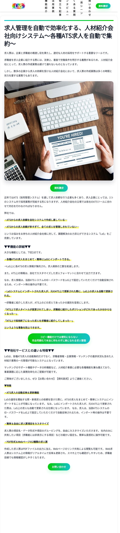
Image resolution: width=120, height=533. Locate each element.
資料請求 (103, 6)
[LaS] (19, 6)
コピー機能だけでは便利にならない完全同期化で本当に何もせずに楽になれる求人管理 (59, 338)
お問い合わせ (59, 466)
